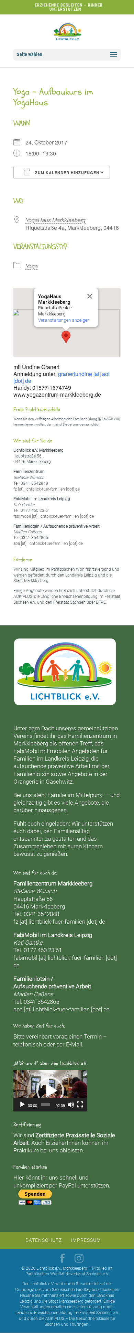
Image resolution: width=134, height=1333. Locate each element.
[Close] (89, 296)
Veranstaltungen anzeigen (64, 320)
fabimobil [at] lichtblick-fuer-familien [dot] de (53, 516)
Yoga (31, 266)
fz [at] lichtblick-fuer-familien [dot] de (46, 489)
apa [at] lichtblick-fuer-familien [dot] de (48, 543)
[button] (66, 337)
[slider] (45, 1104)
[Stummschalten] (70, 1104)
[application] (50, 1090)
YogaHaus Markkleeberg (55, 220)
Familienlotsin (31, 774)
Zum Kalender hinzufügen (66, 172)
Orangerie (25, 781)
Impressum (86, 1240)
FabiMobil (26, 751)
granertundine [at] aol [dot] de (61, 377)
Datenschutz (43, 1240)
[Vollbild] (80, 1104)
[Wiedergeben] (22, 1104)
